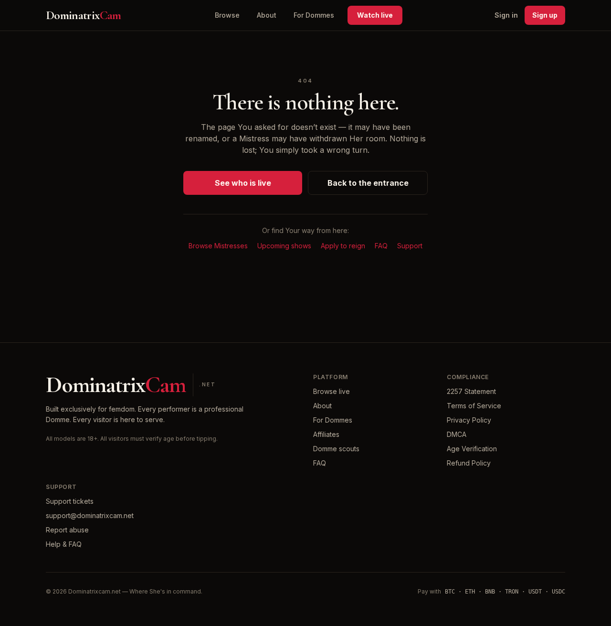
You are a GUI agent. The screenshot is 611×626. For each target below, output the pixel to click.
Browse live (331, 391)
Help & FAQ (64, 544)
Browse (227, 15)
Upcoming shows (284, 246)
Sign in (506, 15)
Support (409, 246)
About (266, 15)
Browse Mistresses (218, 246)
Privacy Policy (469, 420)
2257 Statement (471, 391)
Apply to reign (343, 246)
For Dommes (314, 15)
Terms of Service (474, 406)
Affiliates (326, 434)
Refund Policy (469, 463)
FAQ (381, 246)
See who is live (243, 183)
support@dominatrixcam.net (90, 515)
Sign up (545, 15)
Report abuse (67, 530)
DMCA (456, 434)
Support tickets (70, 501)
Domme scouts (336, 449)
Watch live (375, 15)
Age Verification (472, 449)
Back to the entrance (368, 183)
